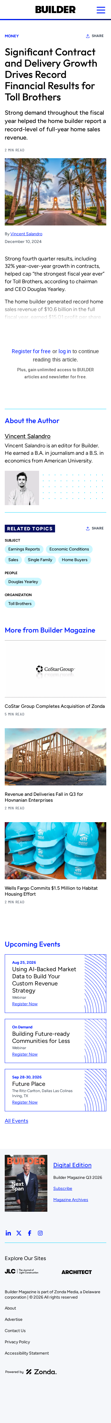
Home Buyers (75, 559)
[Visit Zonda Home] (31, 1372)
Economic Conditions (69, 549)
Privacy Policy (17, 1341)
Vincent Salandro (26, 233)
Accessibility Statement (27, 1353)
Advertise (13, 1319)
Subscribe (62, 1188)
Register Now (25, 1003)
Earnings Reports (24, 549)
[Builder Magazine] (55, 9)
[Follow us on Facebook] (29, 1233)
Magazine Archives (70, 1199)
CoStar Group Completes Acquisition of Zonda (55, 706)
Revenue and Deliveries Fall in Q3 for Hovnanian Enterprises (44, 797)
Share (98, 36)
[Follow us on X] (18, 1233)
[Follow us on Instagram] (40, 1233)
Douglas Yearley (23, 581)
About (10, 1308)
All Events (16, 1121)
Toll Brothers (20, 603)
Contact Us (15, 1330)
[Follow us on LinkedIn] (8, 1233)
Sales (13, 559)
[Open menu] (101, 10)
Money (12, 36)
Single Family (40, 559)
